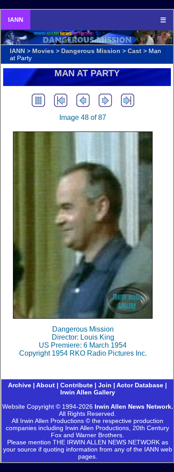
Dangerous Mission (90, 50)
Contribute (76, 385)
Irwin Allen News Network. (134, 406)
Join (105, 385)
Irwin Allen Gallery (87, 392)
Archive (19, 385)
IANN (15, 19)
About (45, 385)
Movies (43, 50)
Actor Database (139, 385)
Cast (134, 50)
